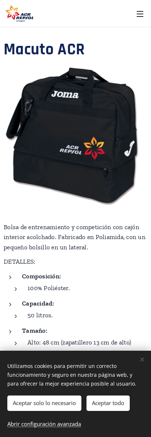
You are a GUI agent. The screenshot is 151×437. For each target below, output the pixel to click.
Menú (140, 13)
